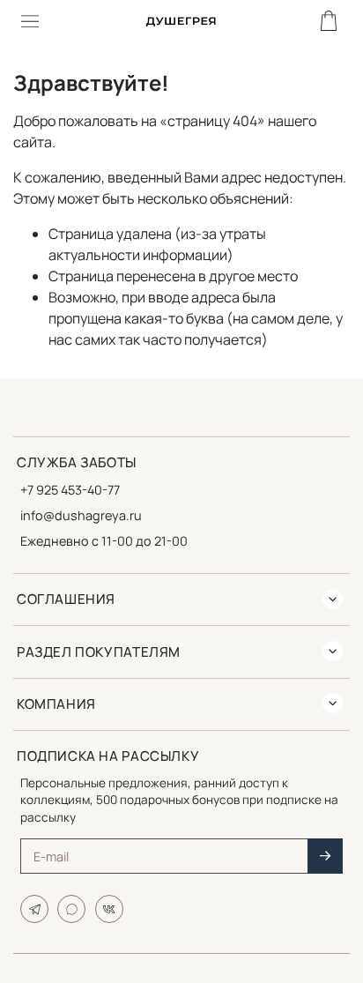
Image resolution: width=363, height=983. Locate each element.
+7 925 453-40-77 (70, 489)
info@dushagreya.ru (81, 515)
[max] (71, 909)
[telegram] (34, 909)
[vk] (109, 909)
